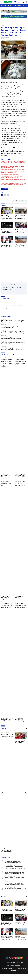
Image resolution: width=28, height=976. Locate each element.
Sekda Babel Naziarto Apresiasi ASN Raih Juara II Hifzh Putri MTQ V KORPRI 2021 (15, 889)
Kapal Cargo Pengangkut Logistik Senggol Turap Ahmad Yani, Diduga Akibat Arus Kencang (13, 184)
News (2, 25)
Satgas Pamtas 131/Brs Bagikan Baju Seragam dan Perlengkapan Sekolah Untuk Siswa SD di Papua (14, 873)
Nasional (5, 305)
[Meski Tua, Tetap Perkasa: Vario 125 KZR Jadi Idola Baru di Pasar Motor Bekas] (7, 789)
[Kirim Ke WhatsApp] (25, 201)
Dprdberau (21, 305)
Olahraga (5, 308)
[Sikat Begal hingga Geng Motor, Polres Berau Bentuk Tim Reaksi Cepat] (21, 210)
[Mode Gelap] (23, 2)
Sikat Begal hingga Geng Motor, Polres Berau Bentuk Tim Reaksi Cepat (12, 166)
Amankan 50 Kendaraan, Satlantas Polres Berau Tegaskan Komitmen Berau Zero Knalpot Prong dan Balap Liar (6, 475)
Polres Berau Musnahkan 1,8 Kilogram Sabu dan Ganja (6, 597)
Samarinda (19, 308)
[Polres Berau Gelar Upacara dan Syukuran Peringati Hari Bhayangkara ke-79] (21, 537)
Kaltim (12, 308)
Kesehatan (13, 305)
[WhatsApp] (18, 958)
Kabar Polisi (14, 302)
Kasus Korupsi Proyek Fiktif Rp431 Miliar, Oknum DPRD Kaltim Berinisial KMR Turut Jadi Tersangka (20, 741)
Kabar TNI (5, 302)
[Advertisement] (14, 264)
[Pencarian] (26, 2)
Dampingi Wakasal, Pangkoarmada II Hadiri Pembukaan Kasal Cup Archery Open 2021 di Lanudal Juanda (14, 867)
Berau (21, 302)
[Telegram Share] (22, 201)
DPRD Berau (6, 311)
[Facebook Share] (13, 201)
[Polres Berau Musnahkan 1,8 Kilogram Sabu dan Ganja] (7, 537)
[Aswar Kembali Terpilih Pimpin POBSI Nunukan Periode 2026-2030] (7, 239)
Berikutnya (5, 188)
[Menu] (2, 1)
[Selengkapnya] (26, 728)
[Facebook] (7, 958)
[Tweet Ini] (16, 201)
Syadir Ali (23, 292)
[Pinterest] (13, 958)
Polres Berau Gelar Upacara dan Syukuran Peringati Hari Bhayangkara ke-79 (21, 597)
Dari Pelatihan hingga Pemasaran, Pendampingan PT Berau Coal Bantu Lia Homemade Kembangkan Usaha (11, 176)
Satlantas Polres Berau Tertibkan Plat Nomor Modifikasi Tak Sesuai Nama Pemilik (7, 719)
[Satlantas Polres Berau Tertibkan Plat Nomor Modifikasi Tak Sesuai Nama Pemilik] (7, 659)
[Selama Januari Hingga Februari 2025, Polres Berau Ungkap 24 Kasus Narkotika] (21, 659)
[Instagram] (15, 958)
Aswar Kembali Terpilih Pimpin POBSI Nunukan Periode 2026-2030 (13, 180)
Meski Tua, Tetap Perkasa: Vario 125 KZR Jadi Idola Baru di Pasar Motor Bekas (7, 850)
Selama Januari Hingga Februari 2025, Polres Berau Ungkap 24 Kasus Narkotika (20, 719)
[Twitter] (10, 958)
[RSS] (21, 958)
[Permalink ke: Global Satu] (2, 38)
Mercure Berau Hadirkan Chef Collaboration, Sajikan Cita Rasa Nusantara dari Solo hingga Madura (13, 162)
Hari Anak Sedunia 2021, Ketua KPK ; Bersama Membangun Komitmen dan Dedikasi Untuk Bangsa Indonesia (14, 883)
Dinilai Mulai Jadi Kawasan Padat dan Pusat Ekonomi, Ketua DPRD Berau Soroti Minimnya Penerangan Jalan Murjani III (12, 171)
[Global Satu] (12, 2)
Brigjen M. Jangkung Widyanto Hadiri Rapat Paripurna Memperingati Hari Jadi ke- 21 (15, 878)
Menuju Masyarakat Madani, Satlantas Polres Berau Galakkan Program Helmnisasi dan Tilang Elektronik (21, 475)
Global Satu (6, 37)
